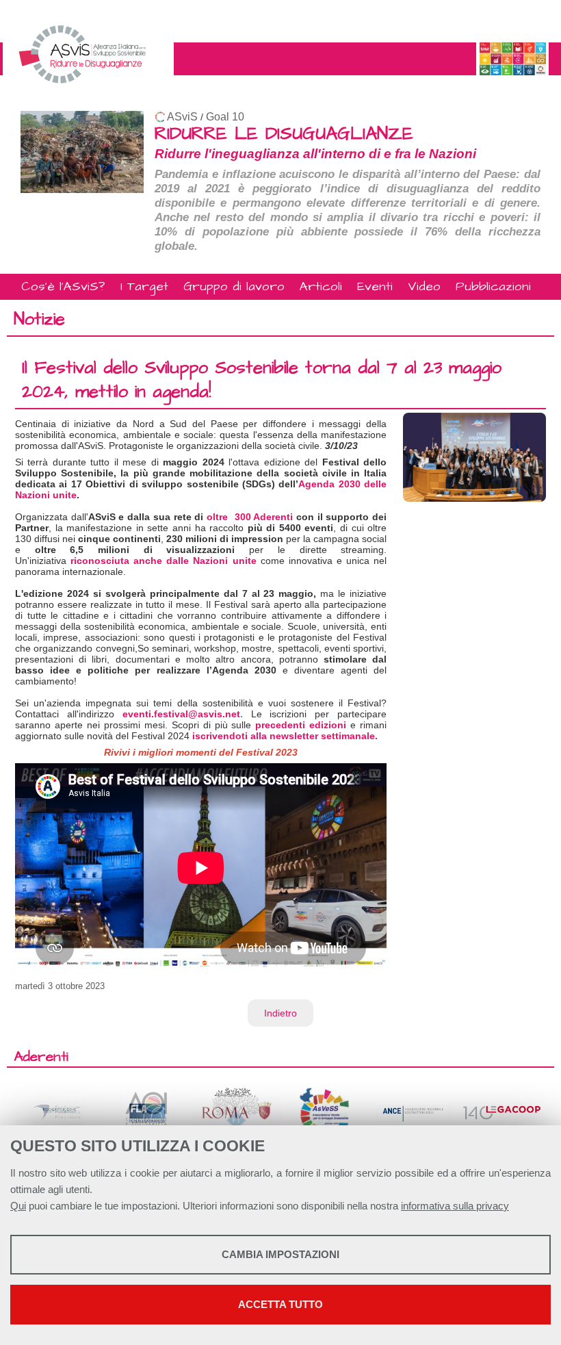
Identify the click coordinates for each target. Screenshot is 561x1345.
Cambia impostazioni (280, 1254)
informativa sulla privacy (455, 1206)
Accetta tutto (280, 1304)
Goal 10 (225, 117)
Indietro (280, 1013)
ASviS (182, 117)
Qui (18, 1206)
